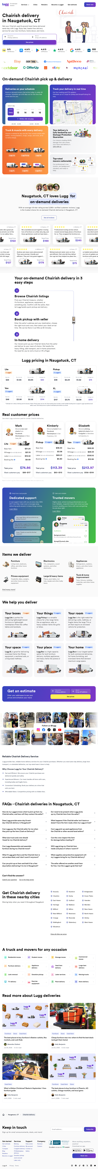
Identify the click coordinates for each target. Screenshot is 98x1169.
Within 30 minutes (26, 119)
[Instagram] (38, 729)
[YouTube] (59, 729)
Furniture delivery (19, 1146)
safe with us (57, 147)
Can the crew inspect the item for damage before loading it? (63, 839)
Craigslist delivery (19, 1148)
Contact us (29, 1148)
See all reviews (49, 218)
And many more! (8, 589)
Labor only (17, 1160)
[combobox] (16, 37)
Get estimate (72, 5)
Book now (90, 5)
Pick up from (10, 36)
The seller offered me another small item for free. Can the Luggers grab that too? (67, 864)
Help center (29, 1144)
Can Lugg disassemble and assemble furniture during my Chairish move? (16, 847)
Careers (39, 1146)
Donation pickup (19, 1155)
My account (29, 1146)
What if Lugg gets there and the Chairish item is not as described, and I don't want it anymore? (21, 856)
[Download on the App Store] (77, 1150)
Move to (37, 36)
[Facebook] (43, 729)
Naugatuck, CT (13, 1115)
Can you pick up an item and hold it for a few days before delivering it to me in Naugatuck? (20, 864)
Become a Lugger (7, 1156)
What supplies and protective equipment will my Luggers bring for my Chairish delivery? (68, 856)
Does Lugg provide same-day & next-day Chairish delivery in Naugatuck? (16, 821)
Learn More (13, 509)
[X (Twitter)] (54, 729)
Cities (35, 5)
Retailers (44, 5)
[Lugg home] (5, 4)
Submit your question (9, 880)
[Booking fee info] (14, 459)
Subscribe (89, 1129)
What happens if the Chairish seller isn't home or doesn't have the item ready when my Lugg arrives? (71, 821)
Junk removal (18, 1158)
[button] (28, 235)
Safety (27, 1151)
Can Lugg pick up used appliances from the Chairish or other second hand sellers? (67, 830)
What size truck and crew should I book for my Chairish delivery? (15, 839)
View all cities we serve (59, 934)
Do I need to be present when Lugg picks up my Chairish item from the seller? (67, 813)
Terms (17, 1166)
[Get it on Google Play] (88, 1150)
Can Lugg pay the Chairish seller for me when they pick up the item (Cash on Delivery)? (20, 830)
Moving (16, 1144)
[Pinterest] (83, 1165)
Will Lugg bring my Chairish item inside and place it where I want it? (64, 847)
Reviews (39, 1144)
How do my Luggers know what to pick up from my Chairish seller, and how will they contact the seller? (22, 813)
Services (24, 5)
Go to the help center (26, 880)
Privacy (12, 1166)
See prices (29, 42)
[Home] (3, 1115)
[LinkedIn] (91, 1165)
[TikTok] (49, 729)
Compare (5, 1148)
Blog (3, 1151)
